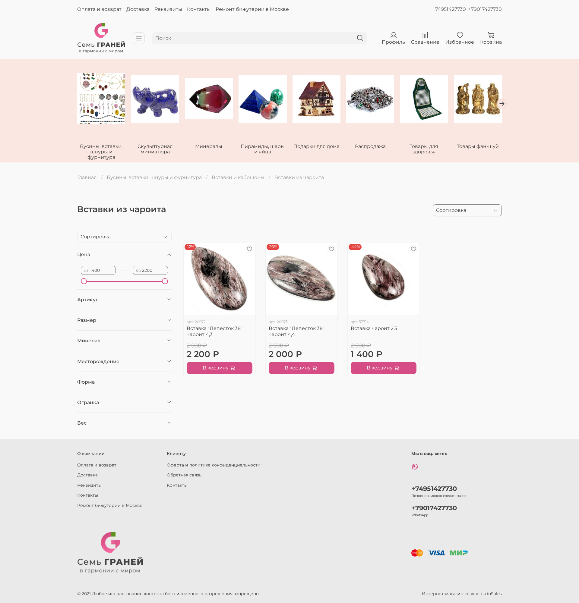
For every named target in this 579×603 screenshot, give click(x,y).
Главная (87, 177)
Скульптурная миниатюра (155, 149)
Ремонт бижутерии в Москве (252, 9)
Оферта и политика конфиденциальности (214, 465)
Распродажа (370, 146)
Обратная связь (184, 475)
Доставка (138, 9)
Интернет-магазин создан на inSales (462, 593)
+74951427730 (449, 9)
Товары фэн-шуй (478, 146)
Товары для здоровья (424, 149)
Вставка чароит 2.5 (374, 328)
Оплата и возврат (99, 9)
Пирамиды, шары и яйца (263, 149)
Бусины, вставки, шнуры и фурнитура (101, 151)
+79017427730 (485, 9)
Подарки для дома (316, 146)
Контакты (199, 9)
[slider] (83, 281)
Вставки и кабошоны (238, 177)
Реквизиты (168, 9)
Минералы (208, 146)
